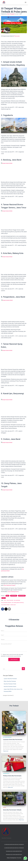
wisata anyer (13, 604)
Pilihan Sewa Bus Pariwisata (10, 681)
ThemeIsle (19, 857)
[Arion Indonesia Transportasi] (4, 2)
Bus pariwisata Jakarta (6, 602)
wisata (4, 807)
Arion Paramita (10, 600)
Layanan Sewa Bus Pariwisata (10, 678)
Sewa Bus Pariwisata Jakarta (10, 686)
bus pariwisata (17, 600)
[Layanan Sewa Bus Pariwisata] (14, 722)
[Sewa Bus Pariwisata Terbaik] (14, 798)
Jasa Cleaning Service (13, 591)
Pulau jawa (17, 36)
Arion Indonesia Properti (9, 585)
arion (5, 600)
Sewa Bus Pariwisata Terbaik (10, 683)
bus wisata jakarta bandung (18, 602)
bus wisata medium (5, 604)
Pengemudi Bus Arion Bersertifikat (14, 851)
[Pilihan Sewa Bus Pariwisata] (14, 763)
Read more (5, 751)
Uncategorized (22, 595)
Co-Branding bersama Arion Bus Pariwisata (14, 844)
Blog (7, 595)
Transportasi (13, 595)
